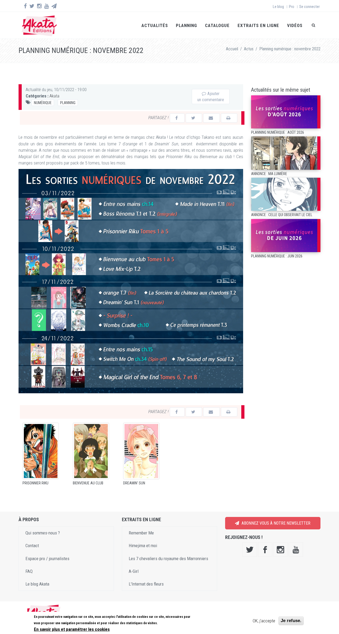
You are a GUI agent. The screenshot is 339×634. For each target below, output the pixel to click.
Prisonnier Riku (35, 483)
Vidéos (294, 25)
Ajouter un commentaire (210, 96)
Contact (32, 545)
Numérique (43, 103)
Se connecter (309, 6)
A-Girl (134, 571)
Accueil (232, 48)
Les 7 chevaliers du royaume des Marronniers (168, 558)
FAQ (29, 571)
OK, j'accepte (264, 620)
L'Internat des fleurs (146, 584)
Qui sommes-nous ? (42, 532)
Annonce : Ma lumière (269, 174)
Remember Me (141, 532)
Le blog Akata (37, 584)
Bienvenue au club (88, 483)
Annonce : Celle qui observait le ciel (281, 215)
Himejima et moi (143, 545)
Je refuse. (291, 620)
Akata (54, 96)
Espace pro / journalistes (47, 558)
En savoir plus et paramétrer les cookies (72, 629)
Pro (291, 6)
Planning (186, 25)
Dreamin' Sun (134, 483)
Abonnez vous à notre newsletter (275, 523)
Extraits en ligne (258, 25)
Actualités (154, 25)
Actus (248, 48)
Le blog (278, 6)
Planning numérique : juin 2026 (276, 256)
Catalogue (217, 25)
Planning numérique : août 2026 (277, 132)
